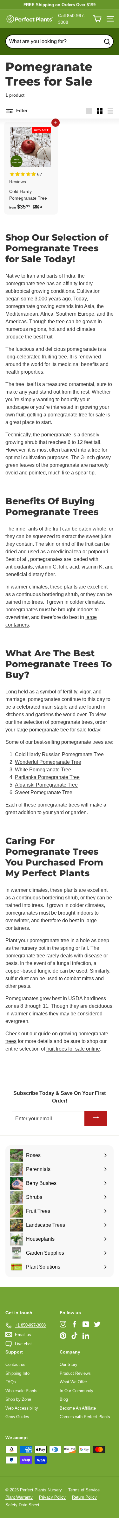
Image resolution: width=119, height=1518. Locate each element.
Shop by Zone (18, 1399)
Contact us (15, 1364)
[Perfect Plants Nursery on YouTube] (86, 1324)
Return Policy (84, 1497)
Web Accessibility (21, 1408)
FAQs (10, 1382)
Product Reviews (75, 1373)
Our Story (68, 1364)
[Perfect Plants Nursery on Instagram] (63, 1324)
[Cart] (97, 19)
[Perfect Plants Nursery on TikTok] (74, 1335)
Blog (64, 1399)
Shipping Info (17, 1373)
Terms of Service (84, 1490)
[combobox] (59, 41)
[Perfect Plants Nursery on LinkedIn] (86, 1335)
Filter (21, 110)
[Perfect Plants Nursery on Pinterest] (63, 1335)
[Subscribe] (95, 1118)
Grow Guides (17, 1416)
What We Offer (73, 1382)
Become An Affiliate (78, 1408)
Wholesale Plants (21, 1390)
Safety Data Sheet (22, 1504)
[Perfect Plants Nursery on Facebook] (74, 1324)
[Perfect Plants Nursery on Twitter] (97, 1324)
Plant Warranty (19, 1497)
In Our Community (76, 1390)
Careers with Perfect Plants (85, 1416)
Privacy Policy (52, 1497)
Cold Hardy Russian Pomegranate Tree (59, 754)
